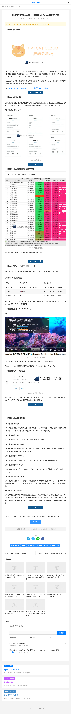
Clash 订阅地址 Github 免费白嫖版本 (15, 553)
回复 (27, 645)
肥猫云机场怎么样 (42, 545)
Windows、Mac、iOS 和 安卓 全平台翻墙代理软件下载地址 (29, 88)
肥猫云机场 (31, 545)
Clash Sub (35, 2)
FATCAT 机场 (15, 545)
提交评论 (61, 633)
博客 (16, 6)
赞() (45, 18)
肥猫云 (23, 545)
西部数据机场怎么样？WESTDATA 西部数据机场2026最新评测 (35, 613)
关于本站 (38, 708)
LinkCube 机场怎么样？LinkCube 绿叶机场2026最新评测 (35, 577)
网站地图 (43, 708)
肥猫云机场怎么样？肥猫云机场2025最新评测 (35, 14)
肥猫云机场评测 (54, 545)
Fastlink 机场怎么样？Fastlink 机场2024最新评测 (52, 553)
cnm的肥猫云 (12, 652)
